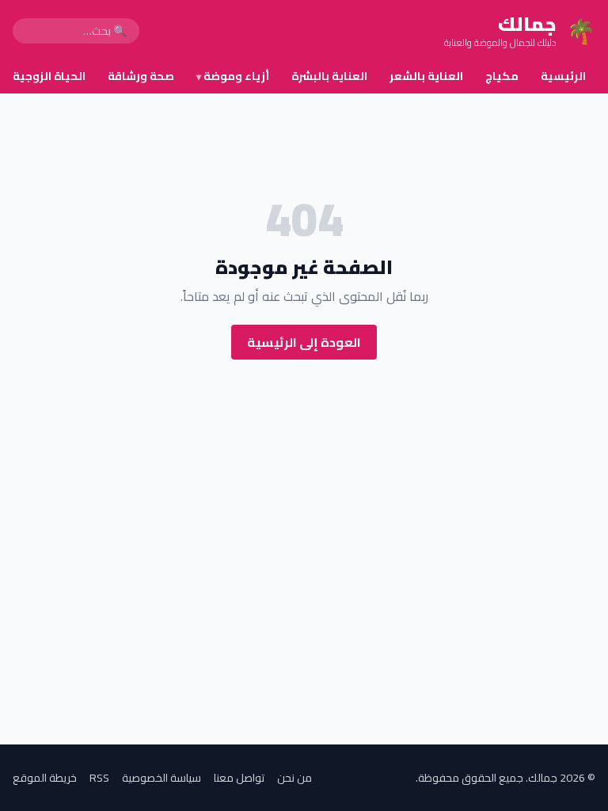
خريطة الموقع (45, 778)
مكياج (502, 76)
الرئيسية (563, 76)
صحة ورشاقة (141, 76)
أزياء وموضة (232, 76)
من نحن (294, 778)
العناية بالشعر (426, 76)
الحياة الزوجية (49, 76)
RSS (99, 778)
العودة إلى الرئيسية (304, 342)
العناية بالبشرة (329, 76)
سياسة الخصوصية (161, 778)
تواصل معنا (239, 778)
